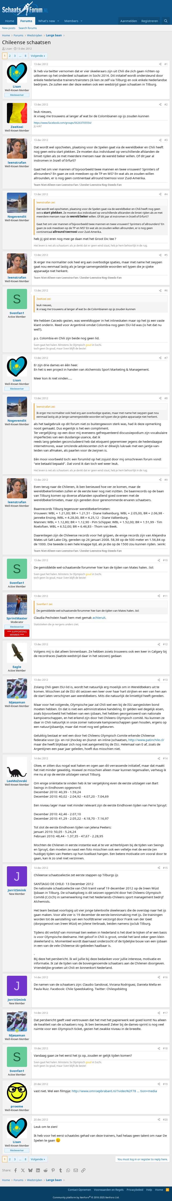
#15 (165, 868)
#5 (166, 255)
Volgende (37, 56)
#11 (165, 596)
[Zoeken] (166, 21)
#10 (165, 560)
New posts (8, 28)
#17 (165, 1013)
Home (9, 21)
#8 (166, 398)
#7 (166, 358)
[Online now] (17, 698)
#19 (165, 1084)
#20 (165, 1119)
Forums (26, 21)
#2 (166, 104)
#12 (165, 644)
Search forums (28, 28)
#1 (166, 64)
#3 (166, 140)
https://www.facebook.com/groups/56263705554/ (62, 123)
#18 (165, 1048)
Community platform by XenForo (86, 1197)
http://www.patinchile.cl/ (146, 740)
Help (149, 1190)
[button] (58, 21)
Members (71, 21)
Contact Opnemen (79, 1190)
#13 (165, 680)
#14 (165, 758)
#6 (166, 290)
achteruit (99, 617)
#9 (166, 480)
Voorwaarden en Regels (109, 1190)
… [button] (20, 56)
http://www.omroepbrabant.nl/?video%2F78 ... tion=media (114, 1091)
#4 (166, 194)
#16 (165, 977)
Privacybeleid (135, 1190)
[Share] (160, 64)
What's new (46, 21)
